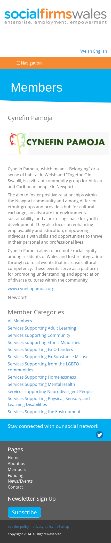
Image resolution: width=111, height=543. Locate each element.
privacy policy (43, 526)
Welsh (86, 51)
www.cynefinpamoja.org (31, 288)
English (100, 51)
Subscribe (24, 512)
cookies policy (18, 526)
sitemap (63, 526)
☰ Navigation (29, 63)
